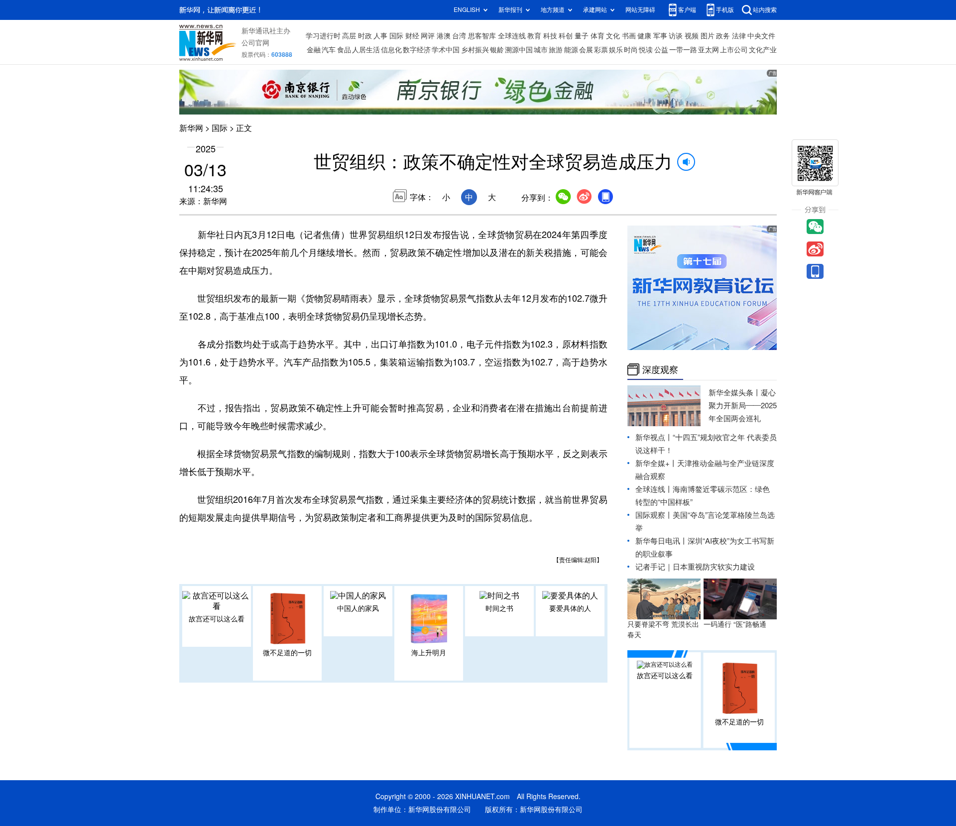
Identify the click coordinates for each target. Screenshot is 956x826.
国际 (396, 35)
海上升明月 (428, 652)
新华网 (191, 128)
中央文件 (761, 35)
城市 (541, 49)
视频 (692, 35)
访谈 (676, 35)
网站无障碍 (640, 9)
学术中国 (446, 49)
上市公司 (734, 49)
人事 (380, 35)
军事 (660, 35)
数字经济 (417, 49)
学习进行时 (323, 35)
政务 (723, 35)
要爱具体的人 (570, 608)
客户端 (687, 9)
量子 (582, 35)
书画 (629, 35)
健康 (644, 35)
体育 (597, 35)
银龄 (497, 49)
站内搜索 (765, 9)
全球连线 (512, 35)
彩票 (601, 49)
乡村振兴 (475, 49)
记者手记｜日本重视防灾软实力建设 (695, 567)
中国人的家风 (358, 608)
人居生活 (366, 49)
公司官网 (255, 42)
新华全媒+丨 (656, 463)
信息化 (391, 49)
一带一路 (683, 49)
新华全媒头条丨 (735, 392)
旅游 (556, 49)
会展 (586, 49)
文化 (613, 35)
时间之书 (499, 608)
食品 (344, 49)
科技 (550, 35)
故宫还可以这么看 (216, 618)
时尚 (631, 49)
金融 (314, 49)
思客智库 (482, 35)
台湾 (459, 35)
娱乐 (616, 49)
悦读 (646, 49)
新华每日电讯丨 (661, 541)
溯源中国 (519, 49)
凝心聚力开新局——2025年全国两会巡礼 (743, 405)
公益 (661, 49)
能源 (571, 49)
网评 (428, 35)
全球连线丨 (654, 489)
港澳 (444, 35)
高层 (349, 35)
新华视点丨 (654, 437)
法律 (739, 35)
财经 (412, 35)
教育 (534, 35)
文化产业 (763, 49)
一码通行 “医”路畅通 (735, 624)
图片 (708, 35)
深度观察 (660, 369)
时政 (365, 35)
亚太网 (708, 49)
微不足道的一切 (287, 652)
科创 (566, 35)
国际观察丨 (654, 515)
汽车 (329, 49)
